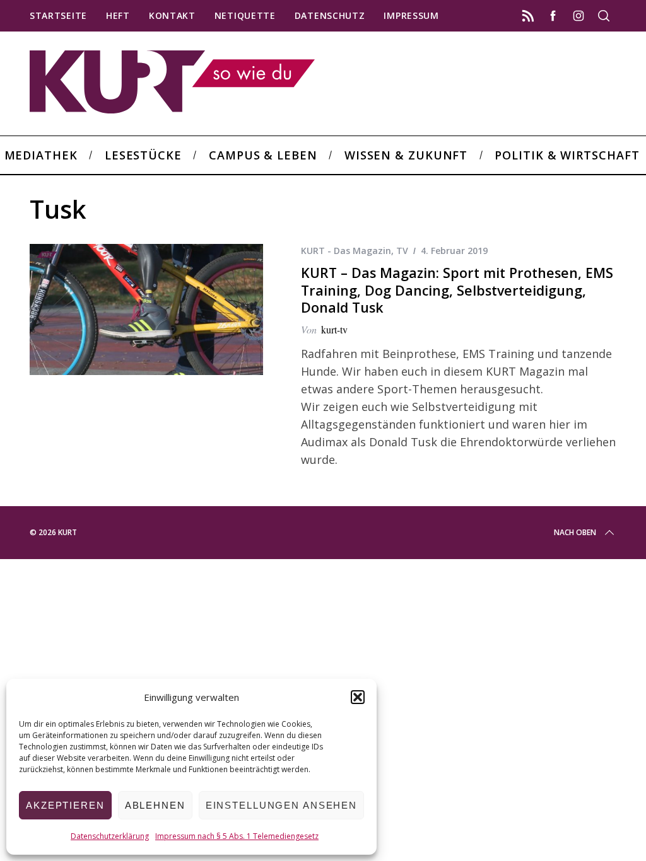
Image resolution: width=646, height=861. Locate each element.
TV (402, 251)
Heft (118, 15)
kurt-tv (334, 329)
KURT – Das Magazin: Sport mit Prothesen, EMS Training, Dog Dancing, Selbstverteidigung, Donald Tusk (457, 289)
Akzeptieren (65, 805)
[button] (357, 697)
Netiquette (245, 15)
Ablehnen (155, 805)
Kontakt (172, 15)
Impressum (411, 15)
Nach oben (575, 532)
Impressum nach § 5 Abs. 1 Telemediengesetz (237, 836)
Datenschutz (330, 15)
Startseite (58, 15)
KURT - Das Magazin (346, 251)
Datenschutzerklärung (110, 836)
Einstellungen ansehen (281, 805)
